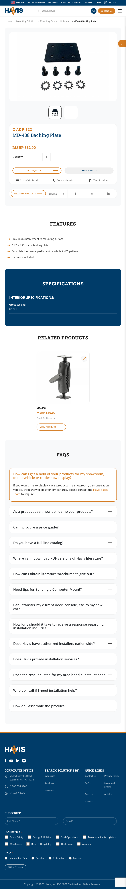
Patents (89, 801)
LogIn (98, 2)
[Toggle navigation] (119, 11)
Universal (65, 21)
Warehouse (13, 843)
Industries (50, 775)
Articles (65, 2)
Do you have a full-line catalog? (38, 542)
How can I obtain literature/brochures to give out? (53, 573)
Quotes (112, 2)
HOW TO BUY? (89, 170)
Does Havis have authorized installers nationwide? (54, 643)
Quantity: (17, 157)
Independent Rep (15, 858)
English (20, 3)
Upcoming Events (36, 2)
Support (76, 2)
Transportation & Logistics (99, 837)
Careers (88, 2)
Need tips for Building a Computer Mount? (47, 589)
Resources (53, 2)
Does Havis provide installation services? (46, 659)
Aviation (84, 843)
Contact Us (106, 10)
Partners (49, 790)
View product (48, 426)
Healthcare (64, 843)
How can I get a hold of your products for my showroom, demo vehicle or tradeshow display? (58, 476)
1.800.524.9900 (18, 786)
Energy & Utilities (39, 837)
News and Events (109, 785)
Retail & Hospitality (39, 843)
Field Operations (67, 837)
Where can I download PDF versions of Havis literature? (58, 558)
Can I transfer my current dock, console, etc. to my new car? (57, 607)
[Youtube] (11, 761)
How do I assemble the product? (39, 706)
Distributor (56, 858)
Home (10, 21)
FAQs (88, 783)
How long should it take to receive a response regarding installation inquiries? (58, 626)
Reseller (37, 858)
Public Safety (14, 837)
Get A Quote (34, 170)
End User (75, 858)
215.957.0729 (17, 792)
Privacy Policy (111, 775)
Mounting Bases (48, 21)
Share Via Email (29, 180)
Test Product (100, 180)
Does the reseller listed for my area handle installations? (59, 674)
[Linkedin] (17, 760)
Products (49, 783)
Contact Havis (64, 180)
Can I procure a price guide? (36, 527)
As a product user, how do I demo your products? (53, 511)
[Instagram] (24, 760)
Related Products (25, 193)
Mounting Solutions (26, 21)
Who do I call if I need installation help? (45, 690)
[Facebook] (5, 760)
